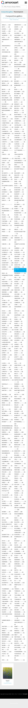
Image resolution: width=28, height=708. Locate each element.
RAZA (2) (18, 518)
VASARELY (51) (19, 620)
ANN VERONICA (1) (18, 42)
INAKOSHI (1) (19, 290)
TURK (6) (5, 605)
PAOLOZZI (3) (19, 472)
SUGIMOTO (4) (7, 582)
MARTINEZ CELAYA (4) (19, 391)
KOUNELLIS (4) (19, 331)
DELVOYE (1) (18, 175)
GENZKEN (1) (18, 237)
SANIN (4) (6, 547)
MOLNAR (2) (18, 411)
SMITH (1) (17, 570)
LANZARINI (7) (7, 344)
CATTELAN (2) (7, 127)
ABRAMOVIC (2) (20, 24)
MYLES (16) (6, 438)
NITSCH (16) (19, 453)
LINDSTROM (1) (19, 365)
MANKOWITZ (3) (8, 380)
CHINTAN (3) (19, 137)
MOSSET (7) (6, 421)
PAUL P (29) (5, 478)
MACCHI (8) (18, 371)
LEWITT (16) (18, 357)
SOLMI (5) (18, 572)
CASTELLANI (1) (19, 125)
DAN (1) (18, 164)
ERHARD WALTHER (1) (19, 201)
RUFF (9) (18, 543)
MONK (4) (6, 413)
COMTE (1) (18, 148)
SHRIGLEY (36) (19, 561)
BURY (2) (5, 116)
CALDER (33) (19, 118)
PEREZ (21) (18, 480)
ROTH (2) (5, 540)
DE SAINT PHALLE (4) (19, 170)
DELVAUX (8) (6, 175)
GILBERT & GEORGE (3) (19, 245)
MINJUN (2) (18, 407)
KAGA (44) (6, 310)
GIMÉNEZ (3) (19, 248)
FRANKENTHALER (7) (19, 226)
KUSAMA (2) (6, 338)
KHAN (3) (17, 319)
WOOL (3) (7, 643)
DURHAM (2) (7, 196)
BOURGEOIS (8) (7, 104)
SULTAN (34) (6, 584)
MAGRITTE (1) (7, 377)
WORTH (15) (18, 643)
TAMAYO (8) (18, 589)
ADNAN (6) (18, 29)
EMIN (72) (6, 198)
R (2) (4, 507)
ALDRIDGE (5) (6, 35)
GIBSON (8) (6, 244)
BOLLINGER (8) (7, 97)
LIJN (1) (17, 363)
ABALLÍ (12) (6, 24)
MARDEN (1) (18, 384)
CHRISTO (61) (7, 141)
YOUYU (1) (5, 653)
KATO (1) (18, 313)
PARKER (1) (19, 474)
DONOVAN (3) (19, 189)
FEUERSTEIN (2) (20, 212)
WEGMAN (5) (19, 632)
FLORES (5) (19, 217)
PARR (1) (5, 476)
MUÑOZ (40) (18, 432)
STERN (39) (18, 578)
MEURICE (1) (20, 402)
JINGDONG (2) (19, 298)
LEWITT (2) (5, 359)
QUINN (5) (18, 505)
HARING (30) (6, 267)
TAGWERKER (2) (7, 589)
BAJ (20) (17, 62)
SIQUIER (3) (6, 566)
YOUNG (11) (6, 651)
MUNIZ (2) (17, 430)
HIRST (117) (6, 279)
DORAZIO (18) (7, 192)
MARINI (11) (19, 386)
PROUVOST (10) (19, 503)
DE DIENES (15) (19, 166)
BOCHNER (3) (18, 93)
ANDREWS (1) (19, 39)
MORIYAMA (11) (7, 419)
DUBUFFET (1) (19, 192)
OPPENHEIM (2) (20, 463)
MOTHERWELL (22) (19, 422)
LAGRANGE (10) (7, 340)
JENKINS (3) (18, 296)
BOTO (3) (18, 102)
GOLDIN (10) (18, 250)
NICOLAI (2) (19, 448)
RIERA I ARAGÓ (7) (7, 524)
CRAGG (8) (6, 154)
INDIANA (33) (7, 292)
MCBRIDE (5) (6, 398)
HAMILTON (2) (19, 265)
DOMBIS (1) (6, 189)
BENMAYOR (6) (7, 85)
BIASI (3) (18, 89)
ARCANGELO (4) (6, 52)
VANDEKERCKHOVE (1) (19, 617)
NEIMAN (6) (6, 444)
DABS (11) (5, 162)
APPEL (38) (18, 47)
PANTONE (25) (19, 469)
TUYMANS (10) (19, 605)
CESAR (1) (19, 129)
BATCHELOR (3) (7, 81)
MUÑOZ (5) (6, 432)
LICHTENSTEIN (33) (19, 360)
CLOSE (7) (6, 146)
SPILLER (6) (6, 576)
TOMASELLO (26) (19, 599)
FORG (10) (18, 221)
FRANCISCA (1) (7, 225)
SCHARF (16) (6, 551)
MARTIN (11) (6, 390)
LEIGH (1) (18, 352)
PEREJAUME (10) (6, 480)
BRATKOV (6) (19, 106)
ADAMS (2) (6, 29)
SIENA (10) (6, 564)
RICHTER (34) (7, 522)
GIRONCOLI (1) (7, 250)
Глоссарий (25, 694)
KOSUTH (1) (6, 331)
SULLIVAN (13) (19, 582)
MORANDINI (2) (7, 416)
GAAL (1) (18, 235)
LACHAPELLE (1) (19, 338)
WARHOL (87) (19, 630)
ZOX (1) (5, 660)
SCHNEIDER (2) (7, 553)
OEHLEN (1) (6, 459)
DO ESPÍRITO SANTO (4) (7, 186)
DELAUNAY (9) (19, 173)
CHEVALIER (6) (19, 133)
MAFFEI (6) (6, 375)
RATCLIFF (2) (6, 513)
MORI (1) (18, 417)
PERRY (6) (18, 482)
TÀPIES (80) (6, 591)
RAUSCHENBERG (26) (18, 514)
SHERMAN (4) (6, 561)
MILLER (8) (18, 405)
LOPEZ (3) (18, 369)
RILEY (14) (18, 524)
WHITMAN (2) (19, 637)
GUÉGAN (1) (19, 260)
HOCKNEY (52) (19, 279)
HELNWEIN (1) (20, 273)
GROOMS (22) (18, 258)
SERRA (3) (18, 557)
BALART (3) (6, 64)
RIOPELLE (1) (7, 526)
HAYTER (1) (19, 270)
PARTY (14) (18, 476)
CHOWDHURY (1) (20, 139)
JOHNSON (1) (7, 302)
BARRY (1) (6, 75)
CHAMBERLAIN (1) (7, 133)
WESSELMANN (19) (8, 634)
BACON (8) (6, 60)
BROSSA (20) (18, 108)
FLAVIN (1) (17, 215)
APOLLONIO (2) (20, 45)
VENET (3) (18, 626)
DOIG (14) (18, 185)
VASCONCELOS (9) (19, 623)
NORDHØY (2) (7, 457)
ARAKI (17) (19, 50)
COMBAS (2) (6, 148)
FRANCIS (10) (18, 223)
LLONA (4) (6, 367)
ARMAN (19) (20, 53)
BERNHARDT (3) (19, 86)
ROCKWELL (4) (20, 528)
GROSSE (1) (7, 260)
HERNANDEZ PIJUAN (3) (7, 276)
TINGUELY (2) (6, 595)
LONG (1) (18, 367)
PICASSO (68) (6, 486)
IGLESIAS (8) (19, 288)
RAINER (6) (6, 511)
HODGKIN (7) (7, 281)
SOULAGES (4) (19, 574)
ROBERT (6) (7, 529)
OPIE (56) (5, 463)
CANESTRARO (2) (7, 123)
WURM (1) (6, 645)
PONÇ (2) (17, 497)
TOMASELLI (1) (7, 599)
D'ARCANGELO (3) (20, 160)
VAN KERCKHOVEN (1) (7, 615)
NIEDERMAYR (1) (7, 451)
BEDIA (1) (5, 83)
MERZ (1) (18, 400)
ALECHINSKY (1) (20, 35)
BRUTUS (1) (19, 110)
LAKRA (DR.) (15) (6, 342)
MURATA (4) (18, 436)
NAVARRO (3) (7, 442)
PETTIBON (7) (7, 484)
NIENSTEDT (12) (19, 451)
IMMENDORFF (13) (7, 290)
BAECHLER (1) (7, 62)
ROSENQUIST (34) (19, 537)
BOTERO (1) (19, 100)
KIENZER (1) (7, 321)
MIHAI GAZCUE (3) (7, 406)
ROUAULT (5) (19, 540)
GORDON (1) (19, 252)
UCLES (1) (18, 607)
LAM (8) (18, 342)
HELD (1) (4, 273)
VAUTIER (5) (7, 626)
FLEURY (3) (6, 217)
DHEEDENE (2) (7, 179)
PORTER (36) (19, 499)
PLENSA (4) (18, 493)
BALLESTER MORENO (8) (19, 67)
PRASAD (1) (20, 501)
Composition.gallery (7, 12)
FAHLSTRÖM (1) (7, 208)
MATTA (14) (19, 394)
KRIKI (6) (4, 334)
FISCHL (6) (5, 215)
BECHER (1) (20, 81)
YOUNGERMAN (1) (20, 651)
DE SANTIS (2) (7, 173)
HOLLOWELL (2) (7, 283)
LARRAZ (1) (18, 344)
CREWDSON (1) (7, 158)
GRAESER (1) (19, 256)
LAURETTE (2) (7, 346)
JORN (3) (17, 304)
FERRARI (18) (18, 210)
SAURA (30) (19, 549)
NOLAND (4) (19, 455)
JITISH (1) (5, 300)
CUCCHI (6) (6, 160)
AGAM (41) (6, 31)
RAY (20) (5, 518)
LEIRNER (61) (7, 355)
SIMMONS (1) (18, 564)
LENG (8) (19, 355)
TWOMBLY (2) (6, 607)
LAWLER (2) (18, 346)
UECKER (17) (7, 609)
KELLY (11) (19, 317)
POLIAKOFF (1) (7, 495)
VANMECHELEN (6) (7, 621)
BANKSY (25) (17, 70)
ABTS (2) (6, 27)
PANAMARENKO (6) (7, 469)
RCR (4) (4, 520)
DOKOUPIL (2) (20, 187)
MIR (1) (6, 409)
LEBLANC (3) (6, 350)
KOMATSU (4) (7, 327)
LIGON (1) (6, 363)
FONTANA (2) (6, 221)
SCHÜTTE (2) (7, 555)
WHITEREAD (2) (7, 637)
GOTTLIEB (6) (19, 254)
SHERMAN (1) (19, 559)
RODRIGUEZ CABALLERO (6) (19, 531)
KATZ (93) (5, 315)
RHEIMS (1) (18, 520)
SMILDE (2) (7, 570)
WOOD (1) (18, 641)
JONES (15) (6, 304)
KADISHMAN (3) (19, 307)
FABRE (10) (17, 206)
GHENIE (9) (6, 240)
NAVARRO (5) (18, 440)
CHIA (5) (5, 135)
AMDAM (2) (18, 37)
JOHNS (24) (18, 300)
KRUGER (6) (19, 334)
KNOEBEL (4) (18, 325)
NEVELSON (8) (19, 444)
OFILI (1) (17, 459)
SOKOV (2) (6, 572)
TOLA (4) (17, 597)
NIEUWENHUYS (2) (6, 454)
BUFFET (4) (6, 114)
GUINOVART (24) (7, 262)
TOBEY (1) (5, 597)
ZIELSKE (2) (19, 657)
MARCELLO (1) (7, 385)
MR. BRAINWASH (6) (7, 428)
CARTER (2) (6, 125)
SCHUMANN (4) (19, 553)
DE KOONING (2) (7, 170)
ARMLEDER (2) (6, 56)
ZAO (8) (5, 655)
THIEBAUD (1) (19, 591)
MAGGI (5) (18, 375)
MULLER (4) (19, 428)
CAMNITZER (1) (19, 121)
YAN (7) (17, 649)
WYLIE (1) (5, 647)
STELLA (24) (6, 578)
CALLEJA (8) (6, 121)
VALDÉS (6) (6, 612)
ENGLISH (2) (18, 198)
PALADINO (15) (20, 467)
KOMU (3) (18, 327)
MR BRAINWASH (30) (7, 425)
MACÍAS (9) (6, 373)
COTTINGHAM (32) (19, 151)
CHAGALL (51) (19, 131)
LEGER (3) (18, 350)
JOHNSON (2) (19, 302)
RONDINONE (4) (7, 536)
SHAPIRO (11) (6, 559)
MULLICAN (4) (6, 430)
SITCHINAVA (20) (19, 567)
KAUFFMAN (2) (19, 315)
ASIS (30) (18, 58)
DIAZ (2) (18, 179)
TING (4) (18, 593)
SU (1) (17, 580)
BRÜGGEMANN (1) (7, 111)
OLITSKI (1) (18, 461)
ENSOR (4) (6, 200)
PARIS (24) (6, 474)
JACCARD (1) (19, 294)
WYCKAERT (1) (20, 645)
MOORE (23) (18, 413)
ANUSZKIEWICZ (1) (6, 46)
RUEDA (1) (6, 543)
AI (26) (17, 31)
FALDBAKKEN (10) (7, 211)
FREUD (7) (18, 229)
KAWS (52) (4, 317)
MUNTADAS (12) (7, 435)
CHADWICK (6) (7, 131)
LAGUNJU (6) (18, 340)
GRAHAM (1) (6, 258)
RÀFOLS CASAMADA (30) (19, 508)
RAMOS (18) (18, 511)
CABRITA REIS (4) (20, 116)
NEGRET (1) (18, 442)
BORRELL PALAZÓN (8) (7, 101)
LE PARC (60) (6, 348)
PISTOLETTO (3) (5, 491)
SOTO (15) (7, 574)
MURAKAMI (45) (20, 434)
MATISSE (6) (6, 394)
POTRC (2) (6, 501)
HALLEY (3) (18, 262)
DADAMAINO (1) (18, 162)
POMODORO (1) (7, 498)
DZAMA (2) (18, 196)
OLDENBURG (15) (7, 461)
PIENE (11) (18, 486)
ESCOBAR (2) (19, 204)
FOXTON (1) (6, 223)
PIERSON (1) (6, 488)
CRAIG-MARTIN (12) (18, 155)
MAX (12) (17, 396)
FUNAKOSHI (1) (7, 235)
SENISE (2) (6, 557)
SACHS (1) (18, 545)
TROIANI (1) (6, 603)
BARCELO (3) (7, 72)
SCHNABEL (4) (19, 551)
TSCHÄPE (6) (19, 603)
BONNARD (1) (19, 97)
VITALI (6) (19, 628)
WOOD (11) (6, 641)
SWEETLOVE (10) (19, 586)
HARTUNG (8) (19, 267)
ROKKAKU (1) (19, 534)
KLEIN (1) (18, 323)
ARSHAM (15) (19, 56)
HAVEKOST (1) (8, 269)
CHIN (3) (5, 137)
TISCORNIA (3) (19, 595)
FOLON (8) (7, 219)
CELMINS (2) (18, 127)
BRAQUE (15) (7, 106)
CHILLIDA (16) (19, 135)
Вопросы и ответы (14, 703)
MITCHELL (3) (6, 411)
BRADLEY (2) (18, 104)
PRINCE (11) (6, 503)
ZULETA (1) (19, 660)
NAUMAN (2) (6, 440)
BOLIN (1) (17, 95)
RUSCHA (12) (7, 545)
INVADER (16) (5, 294)
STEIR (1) (17, 576)
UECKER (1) (19, 609)
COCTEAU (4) (18, 146)
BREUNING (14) (7, 108)
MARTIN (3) (19, 388)
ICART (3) (18, 285)
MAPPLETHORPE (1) (18, 381)
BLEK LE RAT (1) (6, 93)
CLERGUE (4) (19, 144)
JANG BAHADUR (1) (7, 297)
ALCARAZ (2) (18, 33)
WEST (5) (18, 634)
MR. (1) (16, 425)
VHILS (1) (4, 628)
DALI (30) (6, 164)
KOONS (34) (18, 329)
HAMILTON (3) (7, 265)
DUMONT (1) (19, 194)
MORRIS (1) (18, 419)
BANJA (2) (5, 70)
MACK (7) (18, 373)
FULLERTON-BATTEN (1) (19, 232)
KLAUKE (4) (6, 323)
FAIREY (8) (18, 208)
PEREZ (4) (5, 482)
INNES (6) (18, 292)
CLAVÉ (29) (6, 144)
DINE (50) (17, 181)
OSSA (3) (18, 465)
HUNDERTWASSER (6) (7, 286)
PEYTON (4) (19, 484)
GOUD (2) (6, 256)
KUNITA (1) (19, 336)
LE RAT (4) (18, 348)
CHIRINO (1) (6, 139)
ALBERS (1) (6, 33)
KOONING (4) (7, 329)
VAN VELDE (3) (19, 614)
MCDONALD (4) (19, 398)
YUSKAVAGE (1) (19, 653)
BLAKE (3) (5, 91)
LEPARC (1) (6, 357)
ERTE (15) (7, 205)
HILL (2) (17, 277)
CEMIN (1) (6, 129)
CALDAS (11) (7, 118)
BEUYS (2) (6, 89)
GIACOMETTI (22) (19, 241)
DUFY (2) (5, 194)
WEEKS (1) (5, 632)
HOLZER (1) (18, 283)
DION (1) (17, 183)
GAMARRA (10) (7, 237)
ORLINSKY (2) (7, 465)
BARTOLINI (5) (20, 75)
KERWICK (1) (6, 319)
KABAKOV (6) (6, 306)
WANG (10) (7, 630)
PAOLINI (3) (6, 472)
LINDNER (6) (6, 365)
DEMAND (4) (7, 177)
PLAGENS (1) (18, 490)
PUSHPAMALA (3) (7, 505)
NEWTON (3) (7, 446)
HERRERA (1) (19, 275)
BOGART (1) (6, 95)
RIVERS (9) (18, 526)
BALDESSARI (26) (19, 64)
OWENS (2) (6, 467)
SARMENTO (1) (7, 549)
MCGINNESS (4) (7, 400)
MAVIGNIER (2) (7, 396)
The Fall (7, 681)
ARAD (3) (5, 50)
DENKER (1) (18, 177)
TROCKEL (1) (20, 601)
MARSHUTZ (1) (7, 388)
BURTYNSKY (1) (20, 114)
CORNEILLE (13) (7, 151)
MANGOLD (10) (19, 377)
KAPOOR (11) (19, 310)
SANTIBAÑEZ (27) (20, 547)
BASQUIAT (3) (19, 78)
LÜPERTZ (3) (7, 371)
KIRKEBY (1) (18, 321)
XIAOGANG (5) (19, 647)
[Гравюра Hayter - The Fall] (7, 672)
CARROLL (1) (19, 123)
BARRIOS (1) (18, 72)
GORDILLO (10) (7, 252)
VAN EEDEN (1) (19, 612)
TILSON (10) (6, 593)
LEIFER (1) (5, 352)
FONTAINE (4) (19, 219)
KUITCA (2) (7, 336)
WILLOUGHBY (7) (19, 639)
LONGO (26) (6, 369)
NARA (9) (19, 438)
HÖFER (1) (18, 281)
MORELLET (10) (20, 415)
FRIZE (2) (6, 231)
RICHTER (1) (18, 522)
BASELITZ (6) (6, 77)
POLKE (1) (18, 495)
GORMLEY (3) (7, 254)
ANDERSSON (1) (7, 40)
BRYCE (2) (19, 112)
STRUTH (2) (7, 580)
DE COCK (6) (6, 166)
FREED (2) (6, 229)
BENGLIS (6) (18, 83)
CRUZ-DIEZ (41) (19, 158)
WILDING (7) (6, 639)
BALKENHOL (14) (7, 67)
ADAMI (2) (18, 27)
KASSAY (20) (6, 313)
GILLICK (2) (6, 248)
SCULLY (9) (18, 555)
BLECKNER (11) (19, 91)
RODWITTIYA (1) (7, 534)
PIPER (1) (18, 488)
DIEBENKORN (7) (7, 182)
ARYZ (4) (4, 58)
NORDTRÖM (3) (20, 457)
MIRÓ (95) (18, 409)
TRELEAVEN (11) (7, 601)
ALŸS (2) (5, 37)
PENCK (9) (18, 478)
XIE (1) (5, 649)
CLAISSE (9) (19, 141)
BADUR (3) (18, 60)
